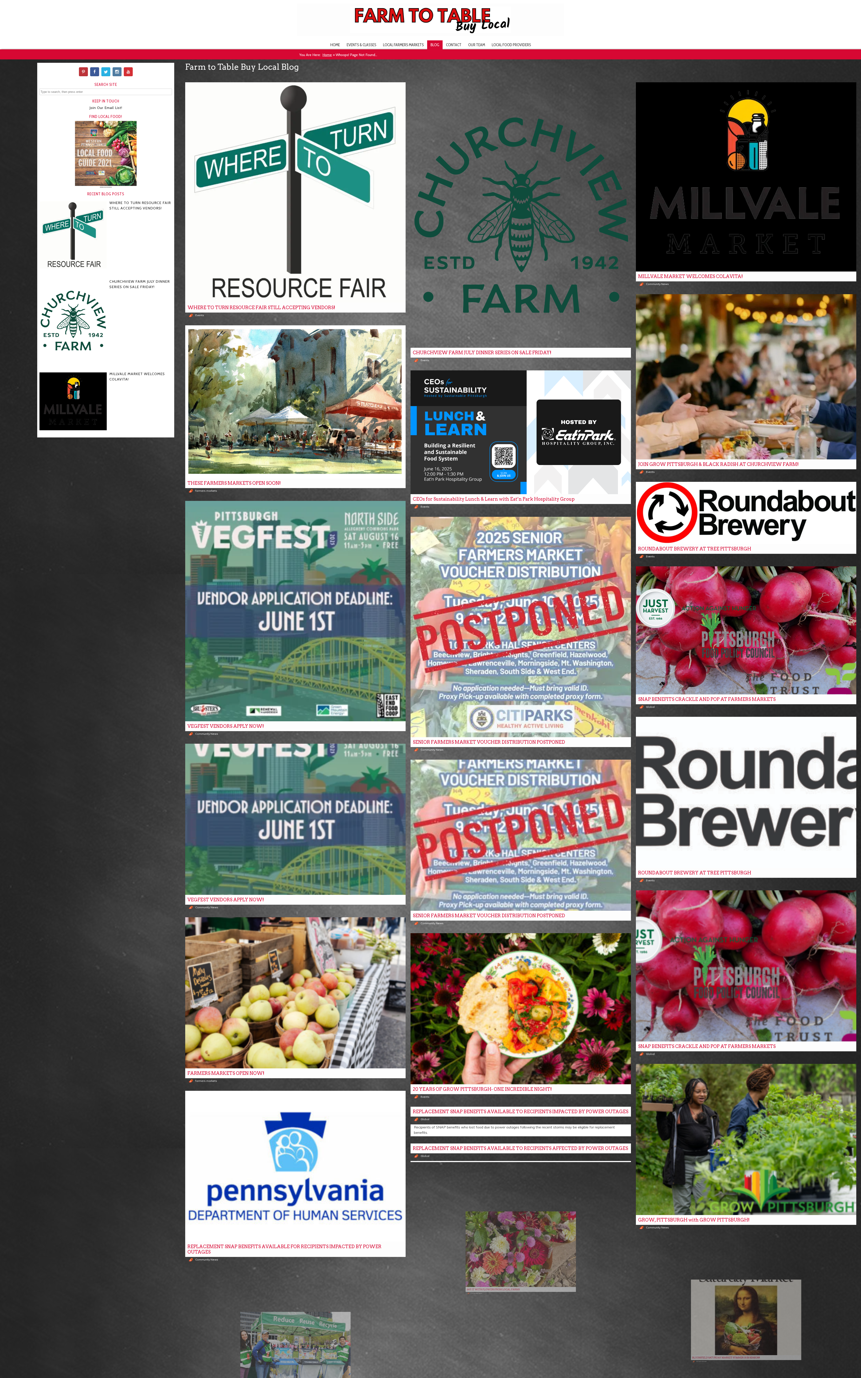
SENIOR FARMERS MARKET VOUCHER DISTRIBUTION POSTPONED (489, 742)
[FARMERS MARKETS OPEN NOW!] (295, 992)
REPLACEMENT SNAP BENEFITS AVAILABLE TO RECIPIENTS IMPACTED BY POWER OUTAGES (520, 1111)
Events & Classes (361, 44)
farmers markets (206, 490)
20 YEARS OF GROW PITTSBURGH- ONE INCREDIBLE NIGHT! (482, 1089)
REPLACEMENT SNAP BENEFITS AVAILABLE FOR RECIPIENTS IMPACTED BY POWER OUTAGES (284, 1249)
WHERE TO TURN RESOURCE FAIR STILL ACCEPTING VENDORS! (261, 307)
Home (335, 44)
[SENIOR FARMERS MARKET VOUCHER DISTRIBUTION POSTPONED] (521, 627)
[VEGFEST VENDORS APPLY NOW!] (295, 611)
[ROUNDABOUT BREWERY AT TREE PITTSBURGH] (746, 513)
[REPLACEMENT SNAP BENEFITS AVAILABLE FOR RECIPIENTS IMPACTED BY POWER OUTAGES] (295, 1166)
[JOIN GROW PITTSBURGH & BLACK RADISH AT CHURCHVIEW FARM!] (746, 376)
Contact (453, 44)
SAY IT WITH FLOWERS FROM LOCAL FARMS (465, 1325)
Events (199, 315)
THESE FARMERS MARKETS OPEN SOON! (234, 483)
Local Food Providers (511, 44)
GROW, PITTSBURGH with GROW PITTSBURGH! (694, 1220)
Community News (657, 284)
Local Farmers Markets (403, 44)
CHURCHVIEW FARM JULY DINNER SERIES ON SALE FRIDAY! (482, 352)
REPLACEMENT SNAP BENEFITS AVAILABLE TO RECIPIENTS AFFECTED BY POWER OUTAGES (520, 1148)
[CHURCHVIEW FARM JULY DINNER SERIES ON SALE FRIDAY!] (521, 215)
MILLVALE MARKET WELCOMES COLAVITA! (690, 276)
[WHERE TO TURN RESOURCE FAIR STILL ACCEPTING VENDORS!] (295, 192)
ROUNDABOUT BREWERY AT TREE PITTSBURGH (694, 549)
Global (650, 707)
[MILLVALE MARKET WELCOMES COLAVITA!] (746, 177)
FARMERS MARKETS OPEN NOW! (225, 1073)
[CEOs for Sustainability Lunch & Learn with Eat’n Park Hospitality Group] (521, 432)
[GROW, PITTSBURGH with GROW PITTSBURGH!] (746, 1139)
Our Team (476, 44)
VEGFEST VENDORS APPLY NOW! (225, 726)
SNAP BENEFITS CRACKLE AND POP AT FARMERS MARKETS (707, 699)
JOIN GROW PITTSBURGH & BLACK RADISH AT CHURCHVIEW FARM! (718, 464)
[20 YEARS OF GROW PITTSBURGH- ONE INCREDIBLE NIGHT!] (521, 1008)
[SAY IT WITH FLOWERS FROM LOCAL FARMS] (521, 1244)
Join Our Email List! (105, 108)
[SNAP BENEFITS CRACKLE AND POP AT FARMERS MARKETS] (746, 630)
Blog (434, 44)
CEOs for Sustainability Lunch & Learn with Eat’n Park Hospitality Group (494, 499)
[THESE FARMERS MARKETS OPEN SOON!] (295, 401)
